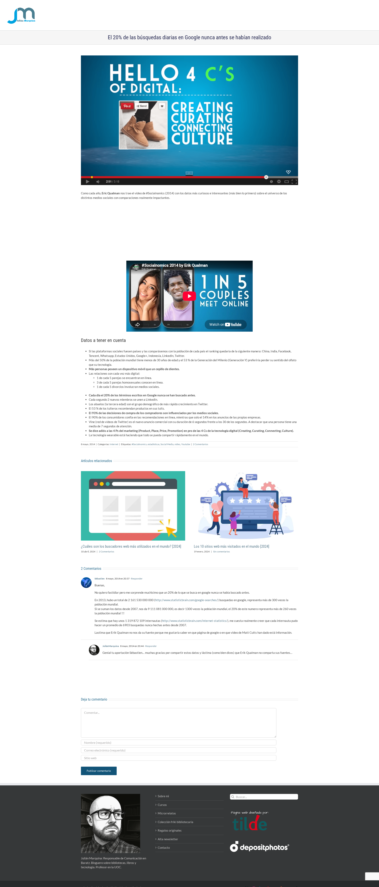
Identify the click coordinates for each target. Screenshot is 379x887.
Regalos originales (170, 830)
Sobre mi (163, 796)
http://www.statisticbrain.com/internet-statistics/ (194, 620)
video (177, 444)
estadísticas (153, 444)
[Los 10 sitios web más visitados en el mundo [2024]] (246, 473)
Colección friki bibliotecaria (175, 822)
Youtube (185, 444)
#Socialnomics (139, 444)
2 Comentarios (200, 444)
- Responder (136, 578)
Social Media (167, 444)
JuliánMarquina (110, 646)
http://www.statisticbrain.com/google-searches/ (186, 600)
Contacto (164, 847)
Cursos (162, 805)
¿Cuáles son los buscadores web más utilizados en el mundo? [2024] (131, 546)
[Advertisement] (189, 231)
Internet (114, 444)
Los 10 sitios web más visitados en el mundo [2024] (231, 546)
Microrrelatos (167, 813)
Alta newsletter (168, 839)
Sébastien (100, 578)
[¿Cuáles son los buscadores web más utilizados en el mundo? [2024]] (133, 473)
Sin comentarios (221, 551)
